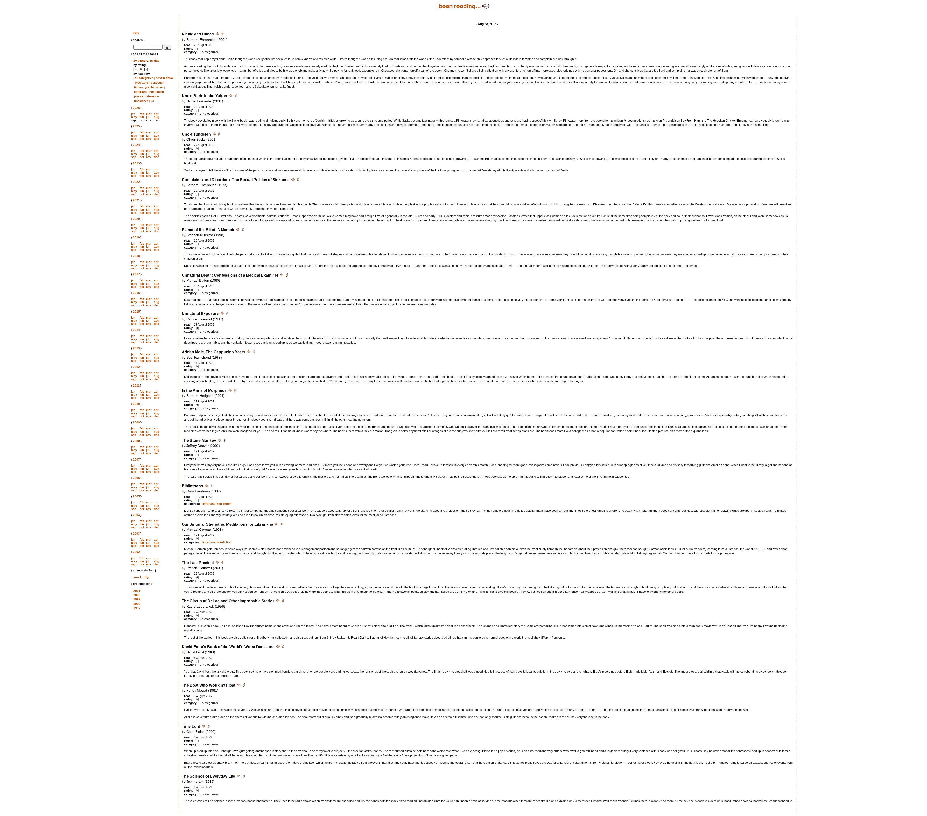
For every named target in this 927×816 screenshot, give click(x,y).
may (134, 117)
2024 (136, 145)
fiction (138, 87)
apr (156, 114)
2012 (136, 367)
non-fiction (156, 92)
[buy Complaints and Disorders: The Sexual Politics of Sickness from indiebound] (298, 180)
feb (142, 114)
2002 (136, 552)
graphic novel (154, 87)
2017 (136, 274)
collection (157, 82)
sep (133, 139)
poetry (138, 96)
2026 (136, 107)
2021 (136, 200)
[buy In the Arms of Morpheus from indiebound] (235, 391)
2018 (136, 256)
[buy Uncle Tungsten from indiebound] (219, 134)
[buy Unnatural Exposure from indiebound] (227, 314)
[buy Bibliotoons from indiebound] (211, 486)
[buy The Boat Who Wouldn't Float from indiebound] (244, 685)
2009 (136, 422)
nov (148, 139)
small (137, 577)
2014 (136, 330)
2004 (136, 515)
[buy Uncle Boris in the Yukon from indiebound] (235, 96)
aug (156, 117)
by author (140, 60)
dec (156, 139)
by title (154, 60)
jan (133, 114)
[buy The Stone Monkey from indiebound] (224, 441)
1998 (136, 603)
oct (142, 139)
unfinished (141, 101)
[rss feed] (136, 33)
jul (147, 117)
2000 (136, 595)
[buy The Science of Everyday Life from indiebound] (243, 776)
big (147, 577)
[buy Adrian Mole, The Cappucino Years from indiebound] (254, 352)
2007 (136, 459)
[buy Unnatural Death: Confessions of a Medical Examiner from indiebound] (287, 275)
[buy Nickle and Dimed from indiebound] (222, 34)
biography (142, 82)
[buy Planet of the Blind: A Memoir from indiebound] (243, 230)
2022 (136, 182)
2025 (136, 126)
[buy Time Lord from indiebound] (209, 727)
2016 (136, 293)
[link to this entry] (218, 34)
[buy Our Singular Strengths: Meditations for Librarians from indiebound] (281, 525)
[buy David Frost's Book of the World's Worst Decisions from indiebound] (283, 647)
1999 (136, 599)
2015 (136, 311)
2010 (136, 404)
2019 (136, 237)
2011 (136, 385)
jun (142, 117)
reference (152, 96)
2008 (136, 441)
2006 (136, 478)
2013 (136, 348)
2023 (136, 163)
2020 (136, 219)
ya (152, 101)
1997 (136, 608)
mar (149, 114)
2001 (136, 590)
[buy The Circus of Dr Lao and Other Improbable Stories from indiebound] (283, 601)
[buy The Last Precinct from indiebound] (222, 563)
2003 (136, 533)
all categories (144, 78)
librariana (140, 92)
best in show (164, 78)
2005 (136, 496)
